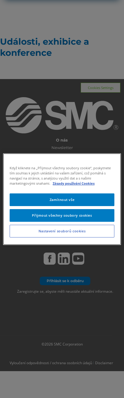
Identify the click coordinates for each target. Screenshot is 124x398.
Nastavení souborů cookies (62, 231)
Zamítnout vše (62, 199)
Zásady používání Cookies (74, 183)
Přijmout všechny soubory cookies (62, 215)
